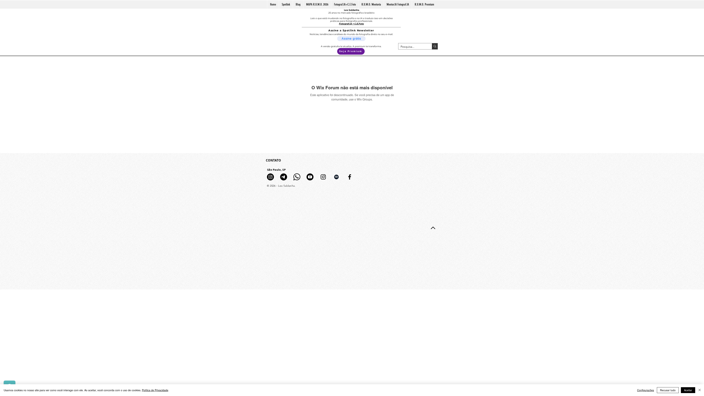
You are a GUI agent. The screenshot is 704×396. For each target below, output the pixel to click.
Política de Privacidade (155, 390)
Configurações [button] (645, 390)
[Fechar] (699, 390)
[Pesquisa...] (435, 46)
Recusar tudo (668, 390)
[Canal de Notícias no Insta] (270, 176)
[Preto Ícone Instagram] (323, 176)
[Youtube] (310, 176)
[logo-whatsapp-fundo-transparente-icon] (296, 176)
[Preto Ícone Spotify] (336, 176)
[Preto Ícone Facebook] (349, 176)
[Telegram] (283, 176)
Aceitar (688, 390)
